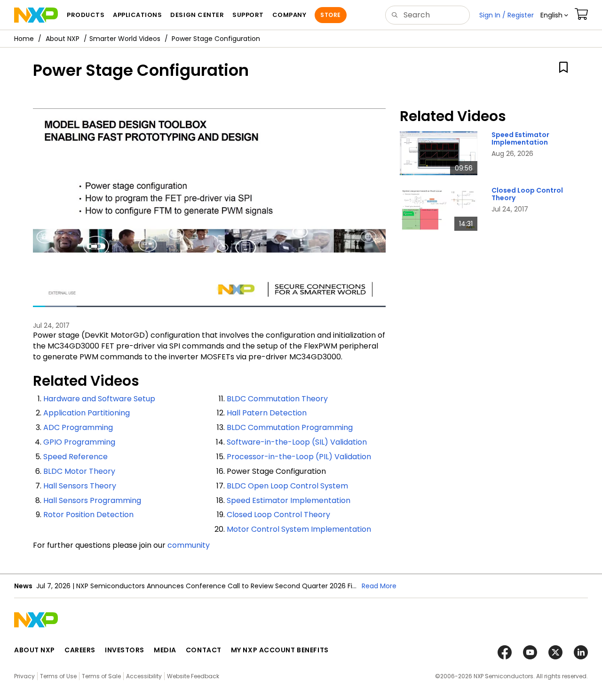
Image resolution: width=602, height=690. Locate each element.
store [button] (330, 15)
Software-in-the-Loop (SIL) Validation (297, 442)
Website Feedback (193, 676)
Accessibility (144, 676)
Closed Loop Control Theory (278, 514)
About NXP (62, 38)
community (188, 545)
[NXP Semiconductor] (36, 15)
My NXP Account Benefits (280, 650)
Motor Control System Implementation (299, 529)
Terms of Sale (101, 676)
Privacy (24, 676)
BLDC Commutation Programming (290, 427)
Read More (379, 586)
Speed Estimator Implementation (288, 500)
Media (165, 650)
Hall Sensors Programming (92, 500)
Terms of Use (58, 676)
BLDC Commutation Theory (277, 398)
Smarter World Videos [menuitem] (124, 38)
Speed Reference (75, 456)
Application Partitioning (86, 412)
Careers (79, 650)
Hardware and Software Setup (99, 398)
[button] (554, 15)
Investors (124, 650)
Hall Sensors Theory (79, 485)
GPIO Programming (79, 442)
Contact (204, 650)
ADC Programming (78, 427)
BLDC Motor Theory (79, 471)
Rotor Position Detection (88, 514)
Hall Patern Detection (267, 412)
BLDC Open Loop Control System (287, 485)
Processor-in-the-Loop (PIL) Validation (299, 456)
